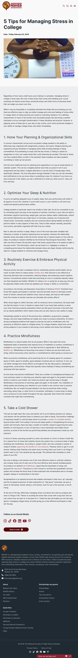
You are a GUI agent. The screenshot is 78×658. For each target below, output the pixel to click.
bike (45, 281)
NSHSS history (8, 591)
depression (18, 469)
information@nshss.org (13, 578)
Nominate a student (10, 615)
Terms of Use (46, 648)
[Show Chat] (66, 656)
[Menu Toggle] (75, 6)
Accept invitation (9, 611)
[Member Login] (71, 6)
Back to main (15, 530)
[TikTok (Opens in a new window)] (9, 521)
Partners (6, 601)
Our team (6, 595)
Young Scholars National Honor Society (18, 628)
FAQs (5, 631)
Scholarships (44, 588)
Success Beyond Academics (14, 624)
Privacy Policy (32, 648)
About (5, 584)
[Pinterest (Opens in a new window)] (29, 521)
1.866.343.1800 (10, 575)
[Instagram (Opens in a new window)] (5, 521)
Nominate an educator (11, 618)
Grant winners (44, 601)
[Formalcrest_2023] (4, 548)
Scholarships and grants (48, 584)
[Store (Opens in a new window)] (67, 6)
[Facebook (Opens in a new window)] (14, 521)
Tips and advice (45, 595)
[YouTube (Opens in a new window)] (25, 521)
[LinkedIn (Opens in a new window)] (19, 521)
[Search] (64, 6)
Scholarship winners (46, 598)
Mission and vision (10, 588)
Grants (41, 591)
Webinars (6, 621)
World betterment (10, 598)
